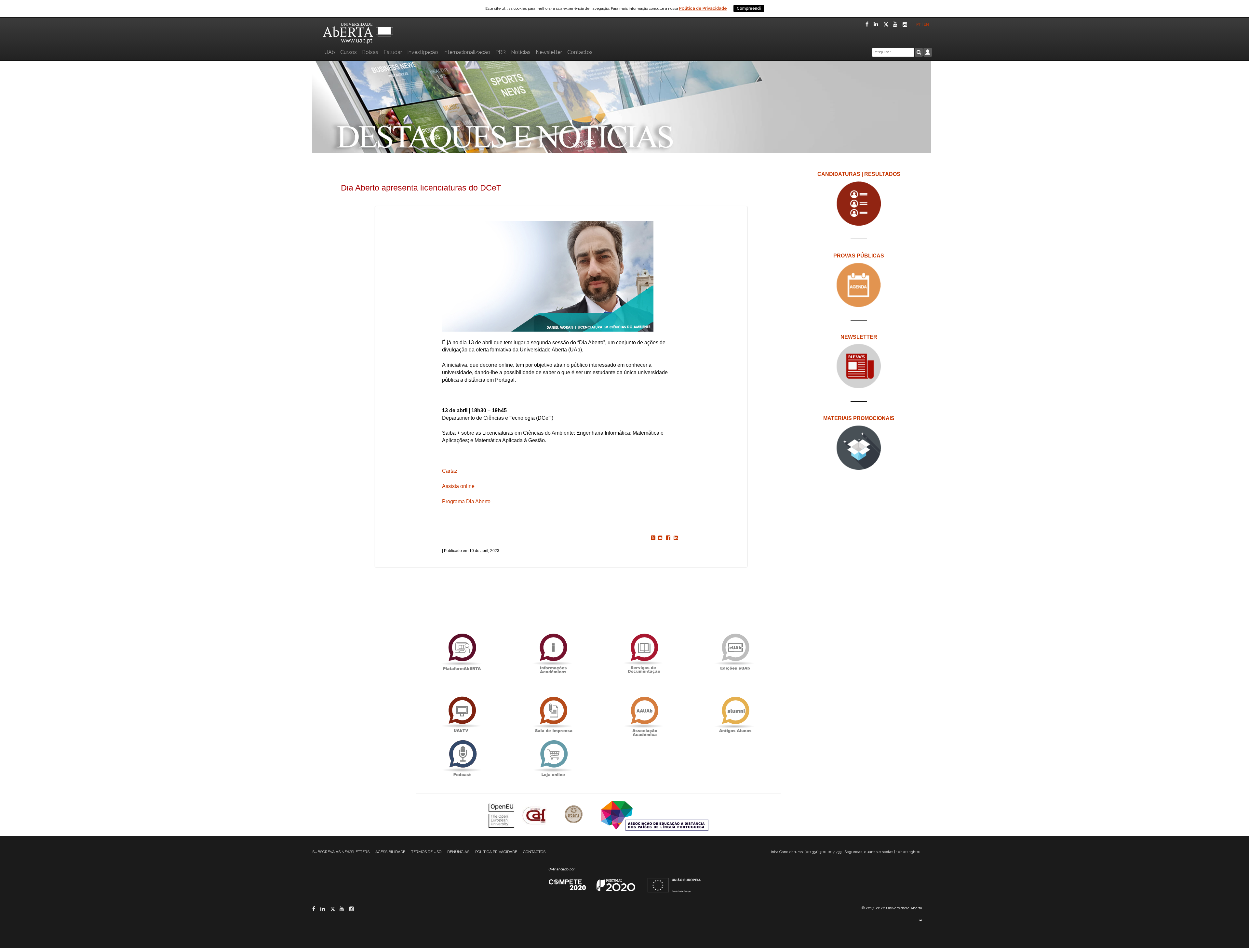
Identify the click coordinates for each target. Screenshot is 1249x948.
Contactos (580, 52)
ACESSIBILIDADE (390, 851)
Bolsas (370, 52)
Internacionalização (466, 52)
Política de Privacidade (703, 8)
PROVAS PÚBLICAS (858, 255)
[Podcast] (462, 758)
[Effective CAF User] (535, 815)
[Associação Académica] (644, 715)
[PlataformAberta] (462, 652)
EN (927, 24)
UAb (330, 52)
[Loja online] (553, 758)
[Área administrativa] (920, 920)
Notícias (520, 52)
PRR (500, 52)
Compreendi (749, 8)
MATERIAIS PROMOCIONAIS (858, 418)
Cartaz (450, 471)
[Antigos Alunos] (735, 715)
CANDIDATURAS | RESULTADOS (858, 174)
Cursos (348, 52)
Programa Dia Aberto (466, 501)
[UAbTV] (462, 715)
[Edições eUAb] (735, 652)
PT (918, 24)
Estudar (392, 52)
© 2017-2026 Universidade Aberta (892, 908)
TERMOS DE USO (426, 851)
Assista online (458, 486)
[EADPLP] (655, 815)
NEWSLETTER (858, 337)
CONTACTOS (534, 851)
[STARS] (574, 815)
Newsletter (549, 52)
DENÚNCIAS (458, 851)
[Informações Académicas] (553, 652)
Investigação (422, 52)
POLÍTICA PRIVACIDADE (496, 851)
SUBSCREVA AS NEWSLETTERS (340, 851)
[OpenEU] (502, 815)
